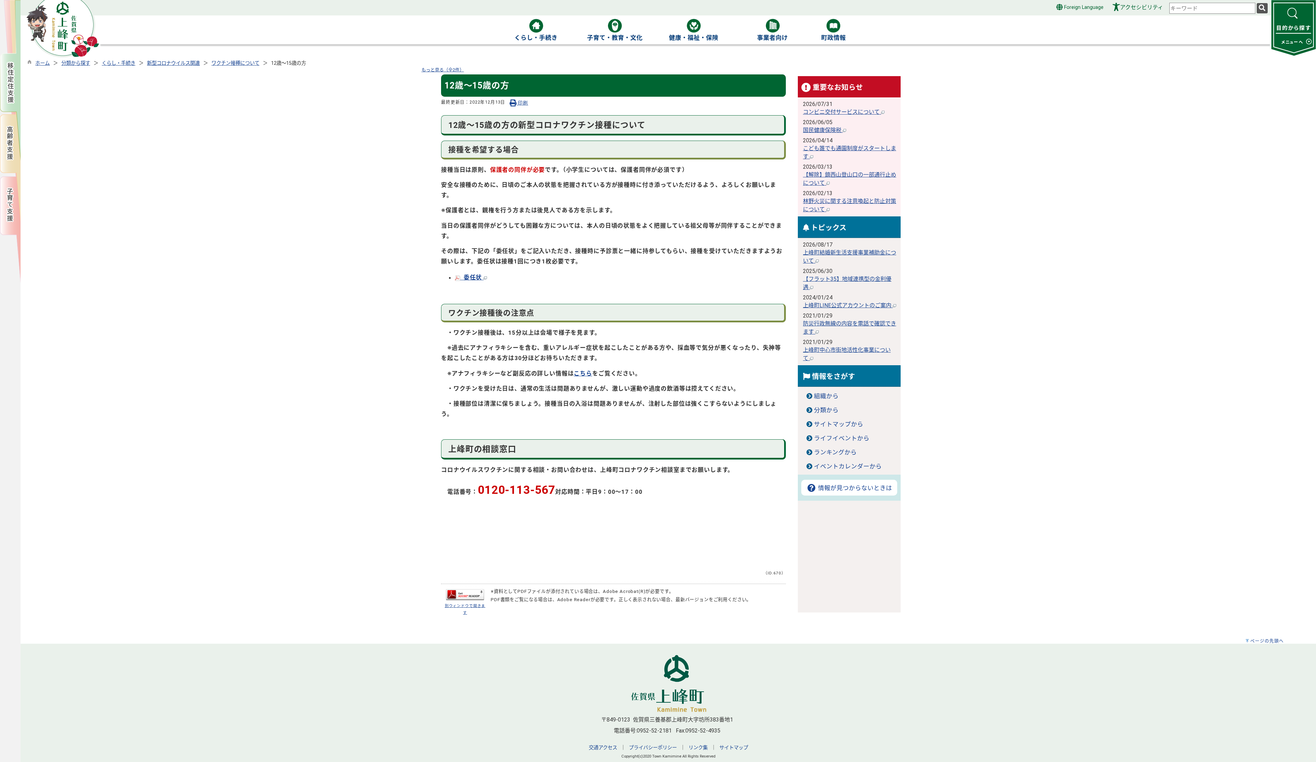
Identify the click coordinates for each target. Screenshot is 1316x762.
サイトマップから (838, 424)
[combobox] (1212, 8)
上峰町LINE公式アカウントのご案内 (848, 305)
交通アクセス (603, 748)
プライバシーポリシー (653, 748)
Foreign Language (1083, 7)
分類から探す (75, 63)
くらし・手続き (118, 63)
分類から (826, 410)
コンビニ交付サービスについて (842, 112)
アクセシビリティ (1141, 7)
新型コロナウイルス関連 (173, 63)
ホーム (42, 63)
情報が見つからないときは (854, 488)
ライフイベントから (841, 438)
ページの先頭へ (1267, 640)
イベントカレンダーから (848, 466)
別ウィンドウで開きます (465, 609)
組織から (826, 396)
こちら (583, 373)
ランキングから (835, 452)
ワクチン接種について (235, 63)
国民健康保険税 (823, 130)
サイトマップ (733, 748)
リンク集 (698, 748)
